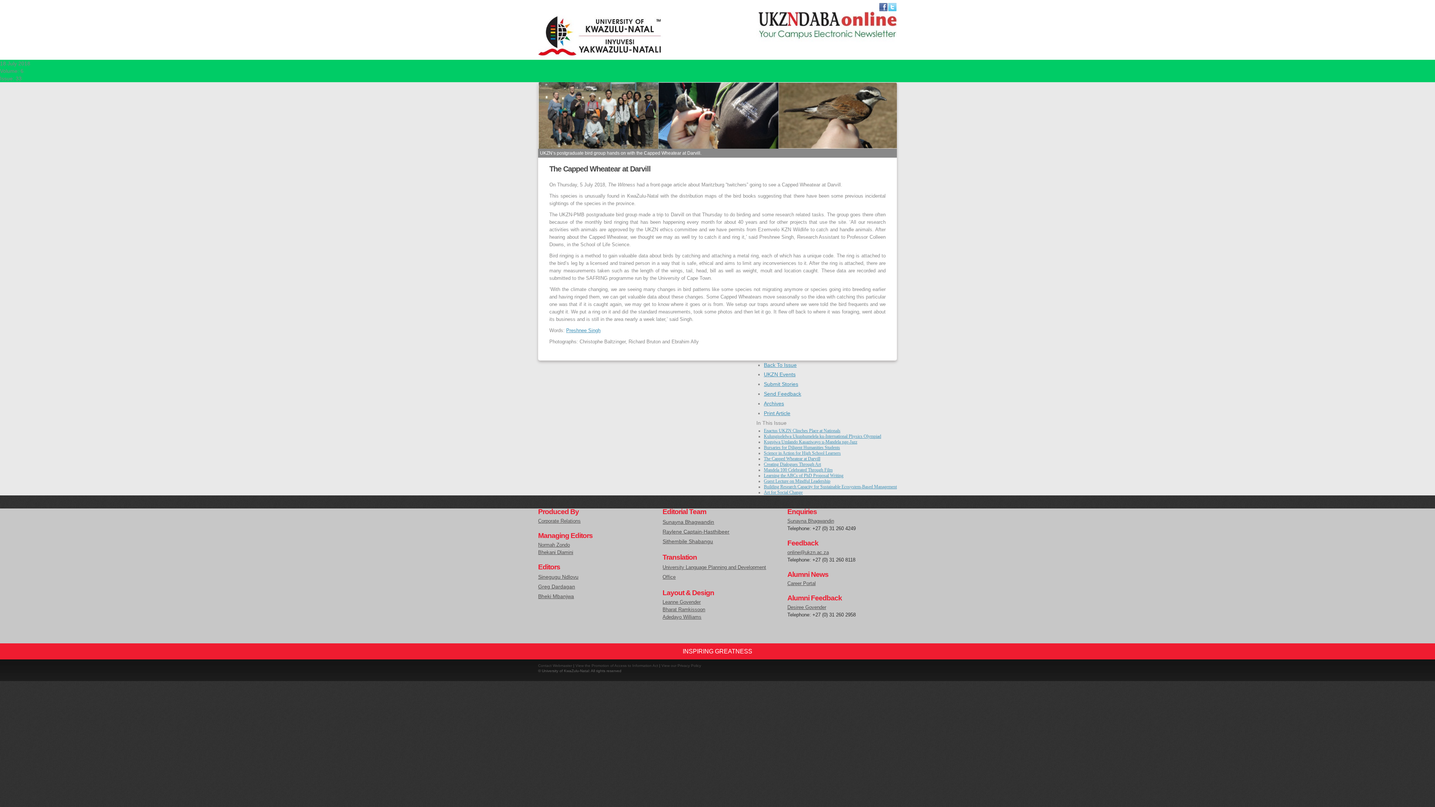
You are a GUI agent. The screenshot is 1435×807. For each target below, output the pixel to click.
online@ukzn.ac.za (808, 552)
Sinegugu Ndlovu (558, 577)
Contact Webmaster (555, 666)
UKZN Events (780, 374)
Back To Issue (780, 365)
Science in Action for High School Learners (802, 453)
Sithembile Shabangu (688, 541)
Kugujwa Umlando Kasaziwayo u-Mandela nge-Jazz (810, 442)
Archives (774, 403)
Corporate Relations (559, 521)
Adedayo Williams (682, 617)
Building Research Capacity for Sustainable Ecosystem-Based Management (830, 486)
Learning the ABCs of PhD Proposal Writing (803, 475)
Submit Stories (781, 384)
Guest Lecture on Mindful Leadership (797, 481)
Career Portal (801, 583)
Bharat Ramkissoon (684, 609)
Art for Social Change (783, 492)
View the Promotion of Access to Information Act (616, 666)
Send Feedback (782, 394)
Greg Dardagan (556, 587)
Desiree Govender (806, 607)
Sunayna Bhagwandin (688, 522)
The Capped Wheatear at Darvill (792, 458)
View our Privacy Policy (681, 666)
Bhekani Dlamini (555, 552)
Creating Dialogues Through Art (792, 464)
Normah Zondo (554, 545)
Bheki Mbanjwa (556, 596)
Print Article (777, 413)
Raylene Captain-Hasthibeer (696, 532)
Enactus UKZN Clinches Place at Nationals (802, 430)
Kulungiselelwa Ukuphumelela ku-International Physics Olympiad (822, 436)
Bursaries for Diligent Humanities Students (802, 447)
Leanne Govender (682, 602)
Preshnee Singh (583, 330)
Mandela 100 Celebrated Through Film (798, 470)
